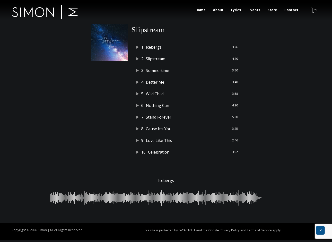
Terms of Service (259, 230)
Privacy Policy (230, 230)
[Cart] (313, 10)
